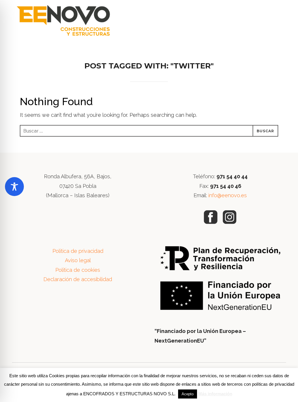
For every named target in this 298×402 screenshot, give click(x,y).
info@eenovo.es (227, 195)
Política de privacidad (77, 251)
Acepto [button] (188, 394)
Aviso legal (78, 260)
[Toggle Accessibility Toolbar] (14, 187)
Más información (215, 393)
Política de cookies (77, 270)
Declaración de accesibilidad (77, 279)
